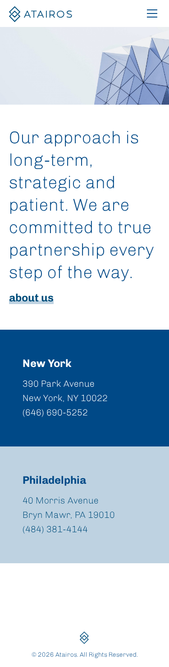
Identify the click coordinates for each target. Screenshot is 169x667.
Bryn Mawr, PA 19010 (69, 514)
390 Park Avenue (59, 383)
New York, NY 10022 (65, 398)
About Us (31, 297)
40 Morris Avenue (61, 500)
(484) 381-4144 (55, 529)
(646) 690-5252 (55, 412)
